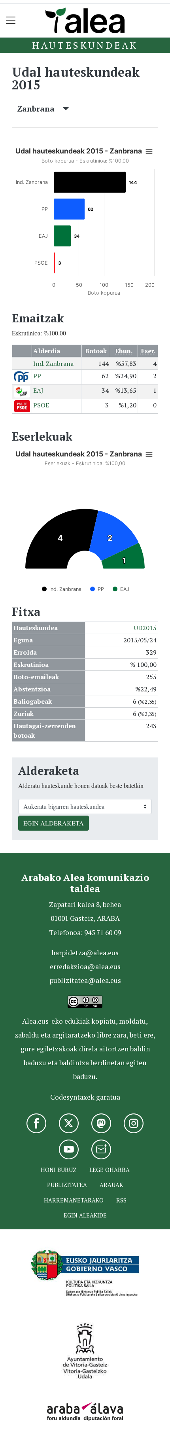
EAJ (38, 390)
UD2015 (145, 627)
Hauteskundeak (85, 45)
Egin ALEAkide (85, 1215)
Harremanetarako (74, 1200)
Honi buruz (59, 1170)
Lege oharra (109, 1170)
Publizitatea (67, 1185)
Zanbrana (39, 109)
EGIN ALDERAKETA (53, 823)
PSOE (41, 405)
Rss (121, 1200)
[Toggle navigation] (10, 20)
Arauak (111, 1185)
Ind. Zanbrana (53, 363)
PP (37, 375)
